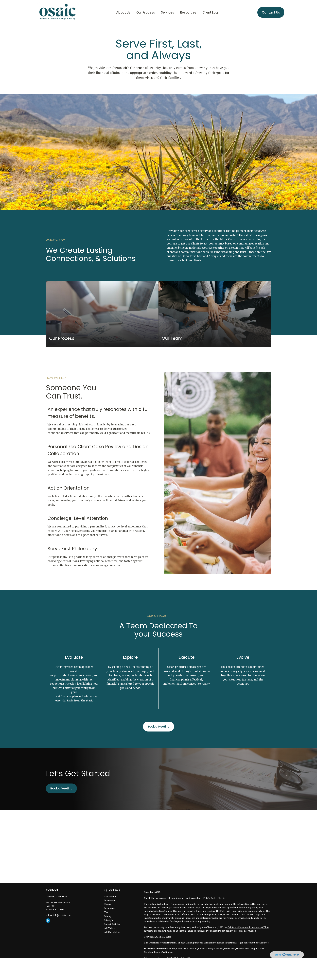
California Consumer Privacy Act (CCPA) (248, 927)
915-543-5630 (60, 896)
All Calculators (112, 932)
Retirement (110, 896)
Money (107, 916)
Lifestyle (108, 920)
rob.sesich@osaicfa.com (58, 915)
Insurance (109, 908)
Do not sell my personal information (237, 930)
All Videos (109, 928)
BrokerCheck (217, 898)
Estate (107, 904)
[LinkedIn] (48, 920)
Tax (106, 912)
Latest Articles (112, 924)
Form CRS (155, 892)
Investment (110, 900)
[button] (123, 12)
